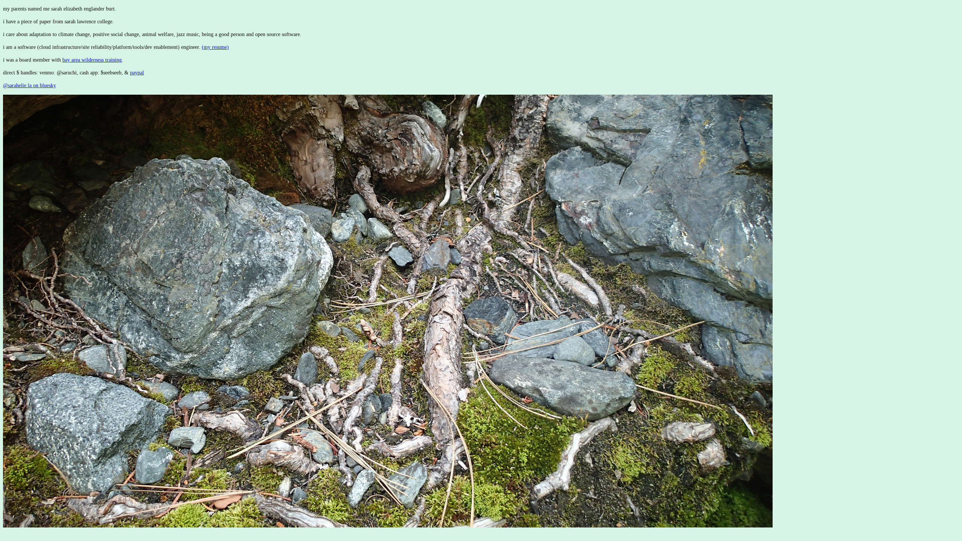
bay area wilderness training (92, 60)
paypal (137, 73)
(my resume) (215, 47)
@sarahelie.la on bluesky (29, 85)
